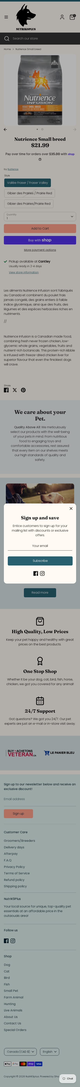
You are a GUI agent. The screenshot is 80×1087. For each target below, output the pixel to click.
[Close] (71, 508)
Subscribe (40, 561)
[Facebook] (35, 573)
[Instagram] (42, 573)
